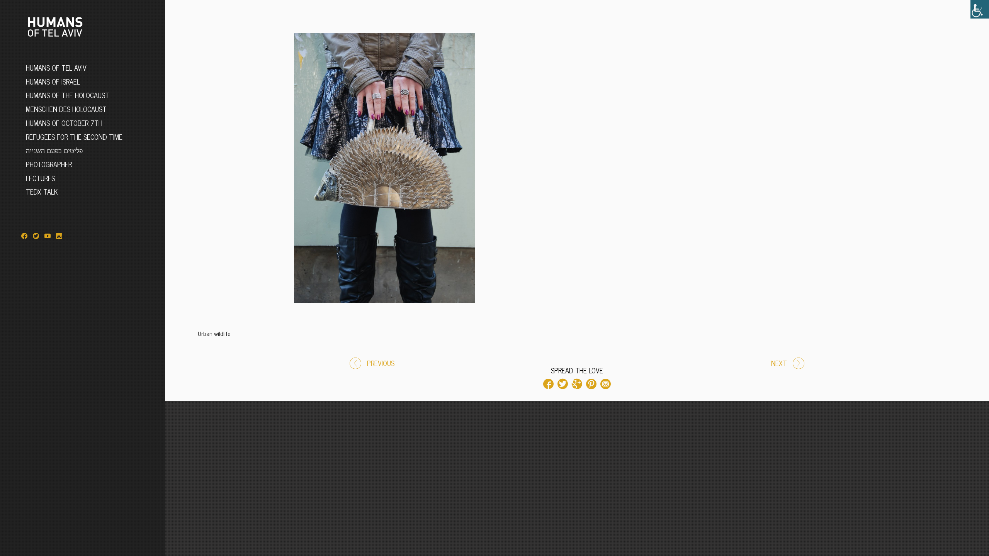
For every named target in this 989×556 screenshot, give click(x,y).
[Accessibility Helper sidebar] (979, 9)
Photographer (49, 164)
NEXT (779, 363)
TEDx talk (42, 191)
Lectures (40, 178)
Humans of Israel (53, 81)
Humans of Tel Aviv (56, 67)
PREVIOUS (380, 363)
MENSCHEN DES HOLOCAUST (66, 109)
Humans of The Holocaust (67, 95)
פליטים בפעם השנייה (54, 150)
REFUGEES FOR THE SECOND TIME (74, 136)
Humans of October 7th (64, 123)
